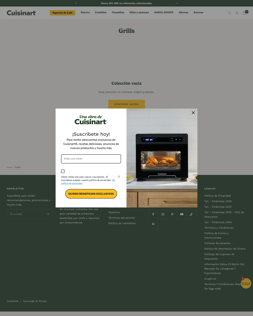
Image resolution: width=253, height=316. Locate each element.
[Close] (193, 113)
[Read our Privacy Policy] (119, 177)
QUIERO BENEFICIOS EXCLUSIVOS (91, 193)
